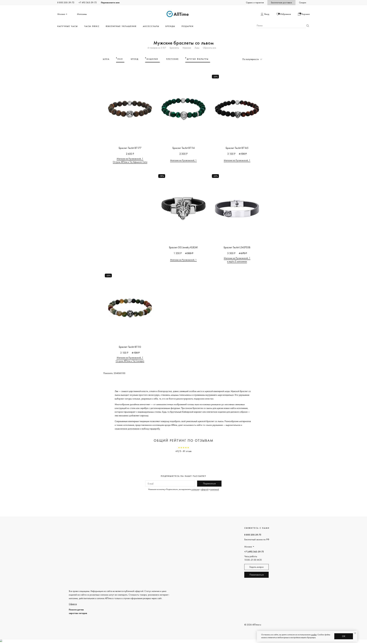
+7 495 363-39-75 (88, 2)
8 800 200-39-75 (65, 2)
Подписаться (209, 483)
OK (343, 636)
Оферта (73, 604)
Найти (308, 26)
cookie (314, 634)
